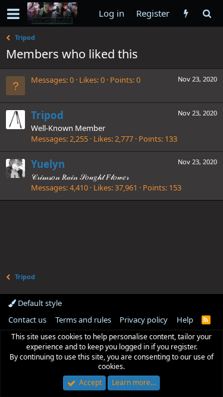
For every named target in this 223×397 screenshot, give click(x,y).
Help (185, 319)
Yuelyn (48, 164)
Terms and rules (83, 319)
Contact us (27, 319)
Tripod (47, 115)
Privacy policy (144, 319)
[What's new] (185, 13)
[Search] (206, 13)
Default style (39, 303)
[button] (13, 14)
